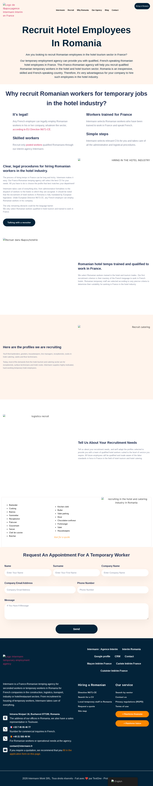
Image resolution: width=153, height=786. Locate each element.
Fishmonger (63, 524)
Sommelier (13, 515)
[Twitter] (5, 765)
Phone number (85, 583)
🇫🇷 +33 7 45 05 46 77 (20, 727)
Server (12, 529)
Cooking (12, 508)
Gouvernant (14, 526)
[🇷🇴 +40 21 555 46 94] (5, 738)
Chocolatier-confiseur (67, 520)
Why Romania (83, 10)
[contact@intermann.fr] (5, 750)
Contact (115, 10)
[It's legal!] (7, 114)
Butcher (12, 536)
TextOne (97, 778)
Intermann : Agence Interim (102, 649)
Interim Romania (131, 649)
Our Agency (97, 10)
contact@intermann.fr (21, 746)
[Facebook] (10, 765)
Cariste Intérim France (128, 663)
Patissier (13, 522)
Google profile (102, 656)
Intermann (60, 10)
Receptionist (14, 519)
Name (7, 566)
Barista (12, 512)
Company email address (18, 583)
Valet (60, 527)
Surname (58, 566)
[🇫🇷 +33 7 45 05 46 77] (5, 729)
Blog (107, 10)
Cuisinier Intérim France (114, 671)
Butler (60, 510)
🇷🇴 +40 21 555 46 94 (20, 736)
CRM (117, 656)
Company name (110, 566)
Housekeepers (64, 531)
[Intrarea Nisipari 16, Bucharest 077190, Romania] (5, 718)
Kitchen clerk (63, 507)
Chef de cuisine (16, 532)
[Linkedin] (21, 765)
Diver (60, 517)
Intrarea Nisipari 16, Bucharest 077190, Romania (35, 714)
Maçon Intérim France (99, 663)
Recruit (71, 10)
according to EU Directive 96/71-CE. (32, 129)
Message (9, 600)
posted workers (34, 145)
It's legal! (20, 114)
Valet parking (63, 513)
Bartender (13, 505)
